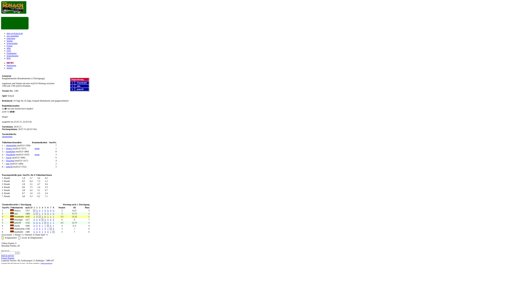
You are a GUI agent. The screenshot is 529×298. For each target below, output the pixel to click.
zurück (10, 68)
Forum (9, 46)
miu (7, 164)
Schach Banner (7, 258)
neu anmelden (13, 36)
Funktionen (12, 53)
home (37, 148)
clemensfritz (7, 136)
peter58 (9, 167)
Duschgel (10, 160)
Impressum (11, 65)
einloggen (11, 38)
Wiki (9, 48)
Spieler (10, 41)
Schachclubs (12, 43)
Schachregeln (12, 56)
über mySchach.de (15, 33)
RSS (9, 58)
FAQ (9, 51)
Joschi (8, 157)
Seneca (9, 148)
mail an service (7, 255)
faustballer (10, 151)
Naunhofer (10, 154)
